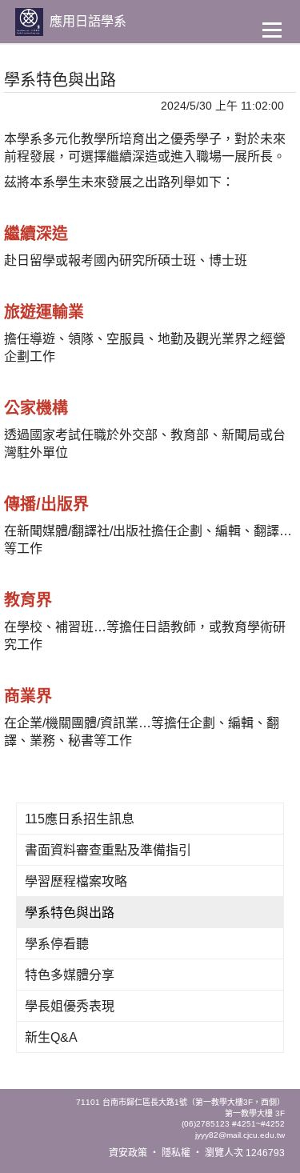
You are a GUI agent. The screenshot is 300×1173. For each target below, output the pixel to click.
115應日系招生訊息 (79, 819)
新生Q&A (51, 1037)
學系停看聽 (57, 944)
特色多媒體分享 (69, 975)
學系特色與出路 (69, 912)
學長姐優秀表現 (69, 1006)
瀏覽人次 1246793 (245, 1153)
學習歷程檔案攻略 (76, 881)
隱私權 (176, 1153)
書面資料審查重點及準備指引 (108, 850)
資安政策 (128, 1153)
